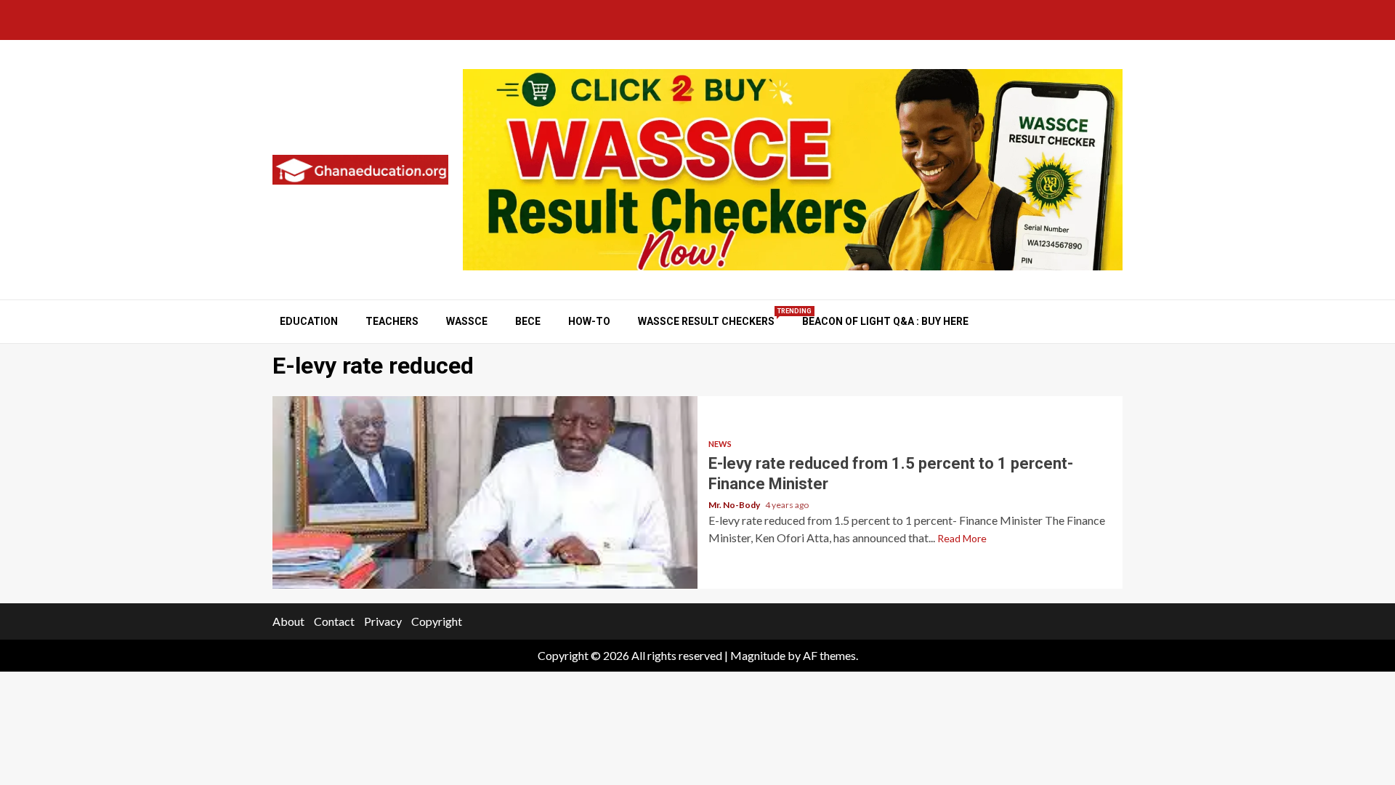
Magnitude (757, 655)
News (720, 444)
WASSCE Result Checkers (706, 321)
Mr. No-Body (734, 504)
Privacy (383, 621)
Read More (962, 538)
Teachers (391, 321)
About (288, 621)
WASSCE (467, 321)
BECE (528, 321)
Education (309, 321)
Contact (334, 621)
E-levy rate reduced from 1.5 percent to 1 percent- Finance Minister (485, 492)
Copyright (436, 621)
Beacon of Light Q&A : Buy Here (885, 321)
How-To (589, 321)
